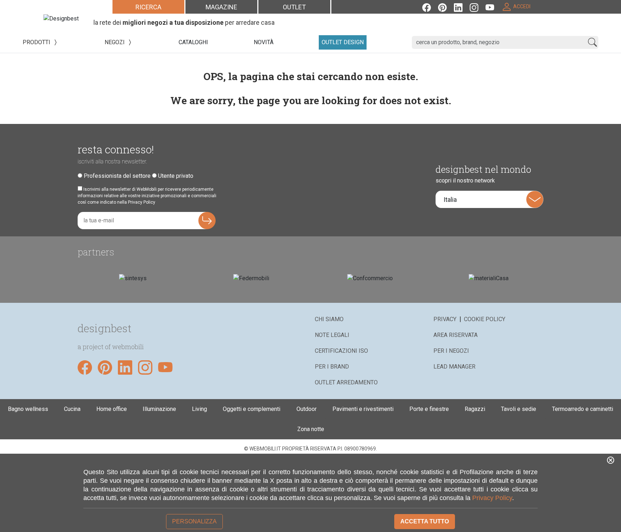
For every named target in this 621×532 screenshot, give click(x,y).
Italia (450, 199)
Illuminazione (159, 409)
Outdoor (306, 409)
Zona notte (310, 429)
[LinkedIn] (462, 6)
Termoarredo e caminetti (582, 409)
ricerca (148, 7)
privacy (444, 319)
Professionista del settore (117, 175)
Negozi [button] (115, 42)
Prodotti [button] (37, 42)
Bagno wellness (28, 409)
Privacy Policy (492, 497)
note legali (332, 335)
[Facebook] (430, 6)
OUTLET (294, 7)
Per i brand (332, 366)
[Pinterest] (446, 6)
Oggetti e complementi (251, 409)
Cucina (72, 409)
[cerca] (592, 42)
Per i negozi (451, 350)
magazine (221, 7)
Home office (111, 409)
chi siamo (329, 319)
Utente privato (175, 175)
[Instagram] (478, 6)
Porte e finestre (429, 409)
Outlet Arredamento (346, 382)
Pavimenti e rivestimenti (363, 409)
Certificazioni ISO (341, 350)
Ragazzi (475, 409)
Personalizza (194, 521)
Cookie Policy (484, 319)
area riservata (455, 335)
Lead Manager (454, 366)
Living (199, 409)
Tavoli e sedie (518, 409)
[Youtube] (493, 6)
